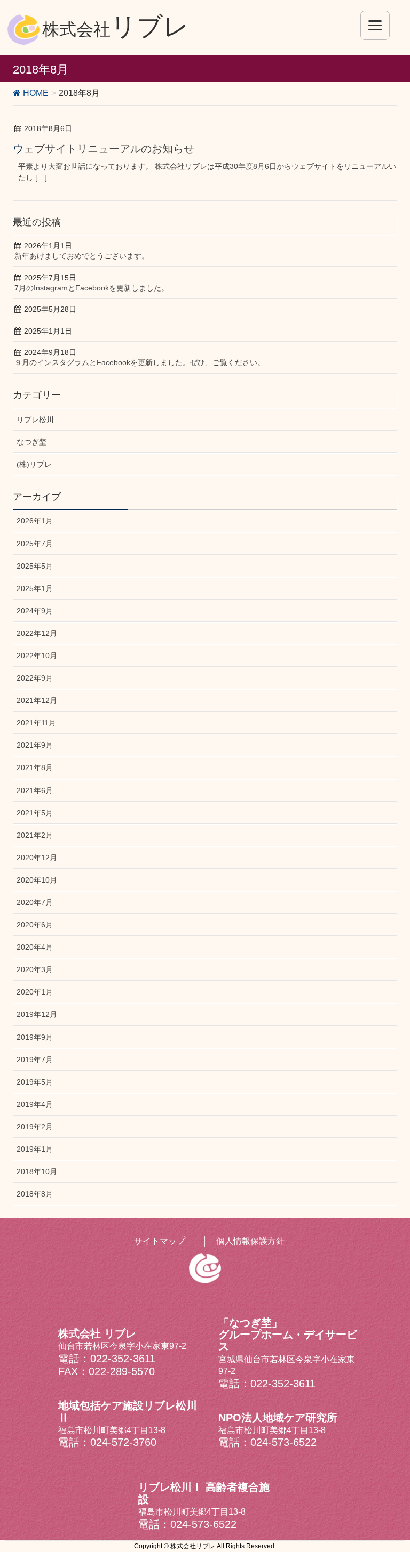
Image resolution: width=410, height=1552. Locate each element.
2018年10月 (37, 1171)
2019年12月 (37, 1014)
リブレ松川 (35, 419)
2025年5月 (35, 566)
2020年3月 (35, 969)
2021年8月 (35, 767)
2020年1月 (35, 992)
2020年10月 (37, 880)
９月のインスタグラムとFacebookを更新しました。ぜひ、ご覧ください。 (139, 362)
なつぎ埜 (31, 442)
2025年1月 (35, 588)
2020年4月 (35, 947)
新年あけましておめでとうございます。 (81, 256)
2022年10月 (37, 655)
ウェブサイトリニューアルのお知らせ (103, 149)
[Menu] (375, 25)
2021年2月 (35, 835)
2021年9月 (35, 745)
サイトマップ (159, 1241)
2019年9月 (35, 1037)
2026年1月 (35, 520)
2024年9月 (35, 611)
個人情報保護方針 (250, 1241)
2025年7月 (35, 543)
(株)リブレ (34, 464)
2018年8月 (35, 1194)
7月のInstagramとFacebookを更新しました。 (91, 288)
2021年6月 (35, 790)
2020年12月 (37, 857)
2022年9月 (35, 678)
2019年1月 (35, 1149)
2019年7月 (35, 1059)
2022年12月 (37, 633)
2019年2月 (35, 1126)
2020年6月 (35, 924)
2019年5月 (35, 1082)
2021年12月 (37, 700)
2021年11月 (36, 722)
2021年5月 (35, 813)
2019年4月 (35, 1104)
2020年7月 (35, 902)
